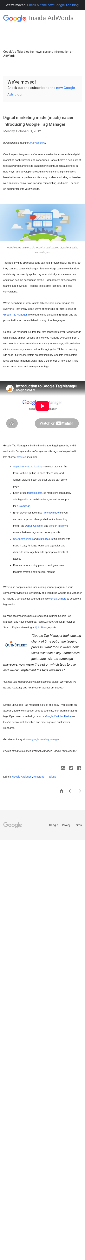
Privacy (66, 825)
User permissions (23, 539)
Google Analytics (22, 776)
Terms (78, 825)
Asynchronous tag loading (27, 466)
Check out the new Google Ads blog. (53, 5)
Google (54, 825)
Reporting (39, 776)
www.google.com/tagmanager (42, 739)
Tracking (51, 776)
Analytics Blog (37, 142)
